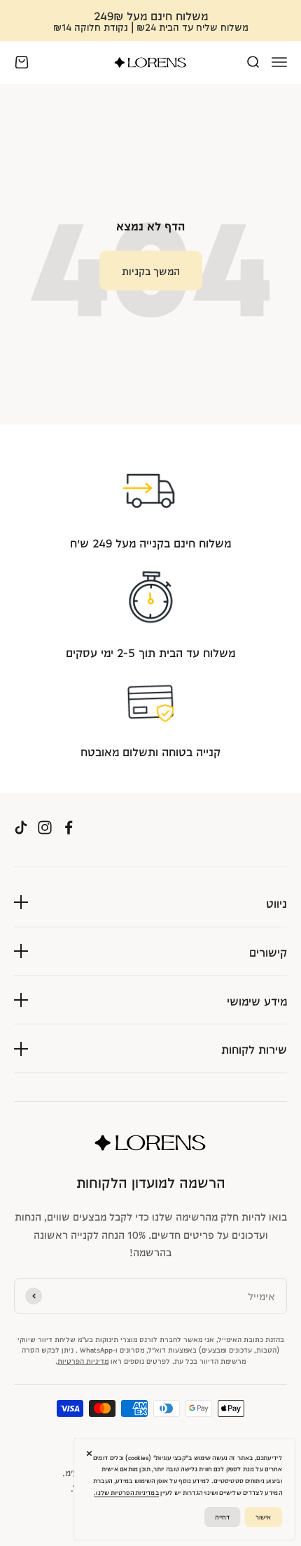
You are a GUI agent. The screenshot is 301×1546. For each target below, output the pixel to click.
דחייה (222, 1517)
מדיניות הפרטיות (82, 1360)
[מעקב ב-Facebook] (68, 827)
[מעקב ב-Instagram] (44, 827)
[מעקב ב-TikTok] (21, 827)
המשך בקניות (151, 271)
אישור (263, 1517)
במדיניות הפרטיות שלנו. (126, 1492)
